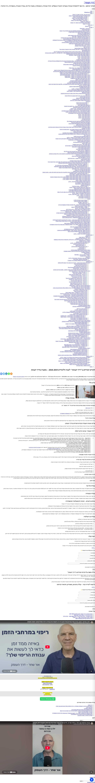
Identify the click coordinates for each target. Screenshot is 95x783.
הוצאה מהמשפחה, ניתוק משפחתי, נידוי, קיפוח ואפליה (79, 67)
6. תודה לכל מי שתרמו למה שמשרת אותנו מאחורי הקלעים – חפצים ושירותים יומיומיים (70, 269)
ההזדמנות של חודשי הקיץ (85, 66)
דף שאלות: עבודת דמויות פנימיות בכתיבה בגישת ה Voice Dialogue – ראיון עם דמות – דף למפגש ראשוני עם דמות (67, 52)
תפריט (93, 8)
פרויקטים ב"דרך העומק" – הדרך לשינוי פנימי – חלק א (79, 194)
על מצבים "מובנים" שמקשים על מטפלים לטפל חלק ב (79, 190)
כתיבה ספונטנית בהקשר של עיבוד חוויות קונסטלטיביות (79, 113)
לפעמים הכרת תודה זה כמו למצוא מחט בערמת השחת (79, 123)
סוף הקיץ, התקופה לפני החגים (84, 157)
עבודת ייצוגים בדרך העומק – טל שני (83, 180)
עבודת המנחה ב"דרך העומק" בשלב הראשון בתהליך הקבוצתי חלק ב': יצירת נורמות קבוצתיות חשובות (70, 177)
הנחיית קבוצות (87, 253)
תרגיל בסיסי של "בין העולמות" (84, 225)
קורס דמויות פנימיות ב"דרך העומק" (83, 325)
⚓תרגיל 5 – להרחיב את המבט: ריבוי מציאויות (78, 279)
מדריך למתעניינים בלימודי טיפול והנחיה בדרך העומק (79, 364)
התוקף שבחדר (82, 247)
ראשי (91, 11)
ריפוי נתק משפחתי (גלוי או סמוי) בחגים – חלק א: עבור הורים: (78, 209)
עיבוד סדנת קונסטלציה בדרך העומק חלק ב (79, 319)
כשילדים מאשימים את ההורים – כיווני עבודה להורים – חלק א (78, 112)
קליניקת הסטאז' (89, 356)
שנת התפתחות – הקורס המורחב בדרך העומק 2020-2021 (73, 347)
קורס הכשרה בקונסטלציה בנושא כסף (80, 354)
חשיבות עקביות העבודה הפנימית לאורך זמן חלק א (80, 100)
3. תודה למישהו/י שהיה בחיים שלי (80, 266)
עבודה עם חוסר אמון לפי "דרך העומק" (82, 170)
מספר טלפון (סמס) (91, 560)
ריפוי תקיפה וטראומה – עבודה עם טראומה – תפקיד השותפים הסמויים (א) (75, 210)
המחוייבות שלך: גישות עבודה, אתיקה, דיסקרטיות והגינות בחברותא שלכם (72, 163)
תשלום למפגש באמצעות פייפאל (81, 322)
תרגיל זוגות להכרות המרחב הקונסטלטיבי (82, 228)
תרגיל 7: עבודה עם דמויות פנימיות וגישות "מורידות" (77, 298)
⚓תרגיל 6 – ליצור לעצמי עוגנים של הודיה (79, 280)
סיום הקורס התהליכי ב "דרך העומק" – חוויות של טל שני (79, 158)
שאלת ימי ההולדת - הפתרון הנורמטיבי (84, 715)
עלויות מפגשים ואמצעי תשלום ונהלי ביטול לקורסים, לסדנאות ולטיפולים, (76, 321)
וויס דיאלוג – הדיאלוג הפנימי (84, 237)
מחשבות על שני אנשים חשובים (84, 141)
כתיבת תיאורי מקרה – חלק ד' (84, 117)
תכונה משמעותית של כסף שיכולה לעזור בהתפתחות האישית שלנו (77, 223)
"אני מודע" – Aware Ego (85, 28)
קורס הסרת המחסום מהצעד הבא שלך (82, 329)
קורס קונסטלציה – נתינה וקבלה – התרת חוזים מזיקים (76, 336)
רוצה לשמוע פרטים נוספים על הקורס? (87, 563)
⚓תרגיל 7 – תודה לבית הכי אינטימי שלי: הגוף (78, 281)
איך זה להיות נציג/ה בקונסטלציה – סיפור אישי (81, 36)
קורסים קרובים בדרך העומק (18, 376)
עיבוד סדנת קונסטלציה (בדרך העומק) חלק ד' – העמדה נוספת (73, 316)
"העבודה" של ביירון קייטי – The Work (82, 254)
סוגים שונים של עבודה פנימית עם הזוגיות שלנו (81, 156)
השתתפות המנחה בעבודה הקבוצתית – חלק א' (81, 88)
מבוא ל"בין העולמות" (86, 128)
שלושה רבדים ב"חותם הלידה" (84, 218)
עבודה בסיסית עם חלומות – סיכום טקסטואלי (78, 173)
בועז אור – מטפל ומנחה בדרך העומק (80, 16)
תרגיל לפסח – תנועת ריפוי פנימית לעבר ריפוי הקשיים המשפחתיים (77, 229)
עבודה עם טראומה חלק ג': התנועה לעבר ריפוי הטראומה (76, 211)
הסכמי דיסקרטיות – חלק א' (84, 85)
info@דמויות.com (47, 683)
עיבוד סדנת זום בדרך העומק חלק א (80, 313)
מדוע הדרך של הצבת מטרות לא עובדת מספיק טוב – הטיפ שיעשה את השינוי (75, 129)
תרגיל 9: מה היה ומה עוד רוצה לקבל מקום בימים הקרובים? (75, 300)
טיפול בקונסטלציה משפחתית (84, 305)
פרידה (88, 199)
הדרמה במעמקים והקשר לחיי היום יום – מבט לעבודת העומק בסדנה (76, 64)
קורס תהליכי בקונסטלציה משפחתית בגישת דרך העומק (79, 334)
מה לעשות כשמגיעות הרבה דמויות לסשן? (82, 136)
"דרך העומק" (89, 2)
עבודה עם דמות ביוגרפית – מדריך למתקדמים (81, 168)
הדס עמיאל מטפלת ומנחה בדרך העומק (79, 18)
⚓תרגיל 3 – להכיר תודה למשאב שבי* (79, 277)
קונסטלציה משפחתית (85, 252)
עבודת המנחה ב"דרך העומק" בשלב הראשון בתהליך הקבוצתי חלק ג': (76, 178)
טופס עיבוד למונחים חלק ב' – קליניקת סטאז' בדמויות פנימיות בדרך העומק (72, 360)
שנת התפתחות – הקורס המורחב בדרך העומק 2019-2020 (76, 345)
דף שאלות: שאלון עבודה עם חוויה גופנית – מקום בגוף (79, 55)
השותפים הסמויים (81, 248)
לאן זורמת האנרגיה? (86, 119)
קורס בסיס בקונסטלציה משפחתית (80, 352)
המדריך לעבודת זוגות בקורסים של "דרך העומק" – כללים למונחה (77, 76)
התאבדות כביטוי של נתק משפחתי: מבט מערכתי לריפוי (79, 90)
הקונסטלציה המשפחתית (65, 413)
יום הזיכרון (88, 101)
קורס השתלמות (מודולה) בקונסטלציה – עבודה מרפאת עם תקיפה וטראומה (72, 355)
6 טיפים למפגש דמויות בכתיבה (84, 33)
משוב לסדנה (87, 307)
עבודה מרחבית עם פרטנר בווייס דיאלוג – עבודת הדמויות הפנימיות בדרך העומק (74, 167)
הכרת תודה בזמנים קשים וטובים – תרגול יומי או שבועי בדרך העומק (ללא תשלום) (74, 262)
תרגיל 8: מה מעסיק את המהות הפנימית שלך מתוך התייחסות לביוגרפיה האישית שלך (70, 299)
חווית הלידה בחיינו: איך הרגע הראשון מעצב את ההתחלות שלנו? (77, 95)
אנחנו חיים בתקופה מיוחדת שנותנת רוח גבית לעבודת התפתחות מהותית (76, 42)
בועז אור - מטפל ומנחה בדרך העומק (85, 712)
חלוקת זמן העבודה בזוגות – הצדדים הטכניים (81, 99)
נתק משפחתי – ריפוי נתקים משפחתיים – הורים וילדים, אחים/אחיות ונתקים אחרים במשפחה (72, 239)
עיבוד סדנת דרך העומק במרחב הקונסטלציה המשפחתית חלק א (75, 312)
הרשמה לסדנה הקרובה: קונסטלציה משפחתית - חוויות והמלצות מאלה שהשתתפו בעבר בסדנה (74, 706)
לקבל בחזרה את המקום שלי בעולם (83, 124)
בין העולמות (87, 236)
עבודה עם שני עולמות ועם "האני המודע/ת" (81, 171)
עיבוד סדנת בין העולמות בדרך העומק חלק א (78, 311)
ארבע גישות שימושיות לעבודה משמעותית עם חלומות (79, 43)
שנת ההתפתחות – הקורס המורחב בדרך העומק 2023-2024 (75, 344)
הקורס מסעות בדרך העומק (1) (81, 343)
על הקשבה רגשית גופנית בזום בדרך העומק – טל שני (79, 187)
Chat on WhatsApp (46, 699)
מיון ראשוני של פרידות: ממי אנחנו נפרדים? (81, 142)
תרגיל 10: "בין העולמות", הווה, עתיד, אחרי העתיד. (77, 301)
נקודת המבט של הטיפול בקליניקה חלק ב (79, 246)
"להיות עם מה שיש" (86, 29)
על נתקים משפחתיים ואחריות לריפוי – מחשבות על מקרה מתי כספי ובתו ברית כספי (73, 192)
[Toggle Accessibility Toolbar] (92, 780)
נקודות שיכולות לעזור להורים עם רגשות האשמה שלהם (79, 35)
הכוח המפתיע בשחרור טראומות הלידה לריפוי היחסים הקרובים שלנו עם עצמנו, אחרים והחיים (71, 71)
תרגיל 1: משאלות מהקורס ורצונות (80, 291)
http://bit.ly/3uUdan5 (47, 694)
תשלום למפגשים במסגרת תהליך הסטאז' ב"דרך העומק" (76, 323)
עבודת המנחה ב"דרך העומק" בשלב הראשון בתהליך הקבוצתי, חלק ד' (76, 179)
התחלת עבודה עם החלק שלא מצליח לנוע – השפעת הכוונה (78, 91)
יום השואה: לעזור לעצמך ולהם (84, 105)
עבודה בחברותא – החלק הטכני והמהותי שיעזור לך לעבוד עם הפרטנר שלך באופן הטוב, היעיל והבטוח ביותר (69, 161)
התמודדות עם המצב (86, 92)
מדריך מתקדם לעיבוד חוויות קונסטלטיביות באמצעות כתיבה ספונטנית (76, 132)
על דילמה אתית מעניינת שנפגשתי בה (82, 182)
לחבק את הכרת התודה (85, 120)
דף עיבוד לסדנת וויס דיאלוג (82, 308)
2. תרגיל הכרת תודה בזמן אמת (81, 265)
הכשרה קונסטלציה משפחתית (84, 348)
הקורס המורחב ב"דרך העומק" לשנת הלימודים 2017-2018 (75, 340)
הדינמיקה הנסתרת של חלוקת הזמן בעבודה (81, 63)
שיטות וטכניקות (89, 235)
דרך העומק (90, 705)
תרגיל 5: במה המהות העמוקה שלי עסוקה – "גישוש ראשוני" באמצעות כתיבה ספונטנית (70, 296)
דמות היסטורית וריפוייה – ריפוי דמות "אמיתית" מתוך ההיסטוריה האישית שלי (75, 49)
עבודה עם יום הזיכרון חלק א (81, 102)
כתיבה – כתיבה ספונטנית (85, 255)
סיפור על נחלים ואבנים (85, 159)
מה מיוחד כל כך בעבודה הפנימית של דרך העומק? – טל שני (78, 137)
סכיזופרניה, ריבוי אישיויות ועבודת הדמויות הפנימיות (80, 160)
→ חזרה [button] (93, 547)
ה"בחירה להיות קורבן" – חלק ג (84, 58)
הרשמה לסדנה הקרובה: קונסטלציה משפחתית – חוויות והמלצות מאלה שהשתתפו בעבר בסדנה (71, 287)
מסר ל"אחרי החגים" (86, 143)
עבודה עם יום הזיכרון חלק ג (82, 103)
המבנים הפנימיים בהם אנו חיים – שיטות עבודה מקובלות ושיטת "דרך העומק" (75, 72)
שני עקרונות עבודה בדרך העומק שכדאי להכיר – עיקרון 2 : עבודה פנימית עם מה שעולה (73, 221)
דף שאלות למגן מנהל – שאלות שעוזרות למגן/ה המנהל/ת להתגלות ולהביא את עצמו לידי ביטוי (72, 51)
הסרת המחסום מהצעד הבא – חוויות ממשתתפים (77, 330)
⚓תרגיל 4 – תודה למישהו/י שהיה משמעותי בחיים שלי (76, 278)
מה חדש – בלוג (87, 135)
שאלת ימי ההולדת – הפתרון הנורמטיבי (79, 186)
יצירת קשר (90, 25)
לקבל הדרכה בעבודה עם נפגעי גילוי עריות (82, 125)
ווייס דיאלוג (88, 94)
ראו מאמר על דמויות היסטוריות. (53, 448)
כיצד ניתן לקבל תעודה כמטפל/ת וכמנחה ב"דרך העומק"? (79, 260)
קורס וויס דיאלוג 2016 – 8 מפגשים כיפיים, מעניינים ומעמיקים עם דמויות (73, 328)
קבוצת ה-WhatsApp (88, 12)
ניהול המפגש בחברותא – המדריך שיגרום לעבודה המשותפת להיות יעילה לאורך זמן (71, 165)
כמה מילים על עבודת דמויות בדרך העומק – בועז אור (79, 109)
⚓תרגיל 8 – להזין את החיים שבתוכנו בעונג (78, 283)
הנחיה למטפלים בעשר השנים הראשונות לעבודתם (80, 80)
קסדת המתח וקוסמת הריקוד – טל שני (82, 208)
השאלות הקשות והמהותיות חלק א (80, 200)
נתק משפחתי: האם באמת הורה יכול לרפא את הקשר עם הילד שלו (77, 151)
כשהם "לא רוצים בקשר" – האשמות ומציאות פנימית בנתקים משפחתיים (76, 110)
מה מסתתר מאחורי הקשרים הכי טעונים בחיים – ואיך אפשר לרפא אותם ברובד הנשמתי (73, 138)
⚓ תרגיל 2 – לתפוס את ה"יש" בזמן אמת (79, 275)
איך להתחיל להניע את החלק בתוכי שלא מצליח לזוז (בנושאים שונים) (76, 38)
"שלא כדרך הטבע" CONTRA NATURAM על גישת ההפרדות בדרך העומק (75, 30)
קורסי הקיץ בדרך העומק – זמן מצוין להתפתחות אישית (79, 337)
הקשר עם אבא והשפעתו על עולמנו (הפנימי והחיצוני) (79, 86)
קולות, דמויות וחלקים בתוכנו (84, 203)
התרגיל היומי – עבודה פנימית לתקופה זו (82, 289)
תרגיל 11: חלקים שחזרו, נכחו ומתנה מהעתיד (78, 302)
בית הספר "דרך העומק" (85, 21)
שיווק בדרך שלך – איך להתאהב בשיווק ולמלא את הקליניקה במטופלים (76, 216)
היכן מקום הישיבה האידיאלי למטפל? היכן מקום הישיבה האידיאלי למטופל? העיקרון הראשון (72, 70)
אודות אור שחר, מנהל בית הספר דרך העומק (81, 14)
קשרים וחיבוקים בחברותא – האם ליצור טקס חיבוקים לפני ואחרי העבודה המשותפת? (70, 166)
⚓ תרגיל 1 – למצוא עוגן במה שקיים (80, 273)
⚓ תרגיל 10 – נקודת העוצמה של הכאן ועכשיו (78, 274)
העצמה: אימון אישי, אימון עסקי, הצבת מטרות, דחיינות (79, 258)
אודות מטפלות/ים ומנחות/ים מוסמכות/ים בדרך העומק (79, 15)
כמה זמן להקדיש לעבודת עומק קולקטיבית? (81, 107)
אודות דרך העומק (86, 23)
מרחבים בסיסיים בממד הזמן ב (84, 148)
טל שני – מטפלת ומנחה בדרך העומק (80, 19)
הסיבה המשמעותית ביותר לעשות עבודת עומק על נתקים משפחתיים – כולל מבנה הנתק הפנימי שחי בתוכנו (69, 84)
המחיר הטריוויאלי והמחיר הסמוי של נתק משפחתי (80, 78)
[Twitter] (4, 374)
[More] (11, 374)
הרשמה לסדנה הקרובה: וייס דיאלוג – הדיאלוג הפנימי (79, 285)
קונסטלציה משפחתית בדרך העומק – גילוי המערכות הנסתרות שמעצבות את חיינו (74, 204)
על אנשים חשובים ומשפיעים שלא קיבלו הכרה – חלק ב (79, 181)
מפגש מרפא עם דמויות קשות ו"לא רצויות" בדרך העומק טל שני (77, 145)
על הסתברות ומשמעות (85, 185)
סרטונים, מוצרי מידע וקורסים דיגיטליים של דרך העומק (79, 320)
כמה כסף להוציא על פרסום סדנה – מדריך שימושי (80, 108)
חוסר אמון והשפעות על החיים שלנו (83, 98)
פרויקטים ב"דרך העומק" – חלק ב (83, 195)
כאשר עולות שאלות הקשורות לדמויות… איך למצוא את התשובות (77, 106)
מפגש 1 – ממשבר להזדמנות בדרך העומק (79, 207)
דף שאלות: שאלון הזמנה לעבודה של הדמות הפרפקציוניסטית (78, 54)
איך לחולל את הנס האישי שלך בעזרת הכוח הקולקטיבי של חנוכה (77, 41)
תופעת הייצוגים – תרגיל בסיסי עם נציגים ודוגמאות (80, 222)
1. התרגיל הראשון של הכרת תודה (80, 264)
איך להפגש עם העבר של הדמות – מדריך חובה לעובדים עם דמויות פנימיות (75, 37)
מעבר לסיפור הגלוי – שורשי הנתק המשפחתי (81, 144)
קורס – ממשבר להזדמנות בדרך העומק (82, 206)
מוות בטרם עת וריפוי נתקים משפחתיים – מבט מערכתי (79, 139)
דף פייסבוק (52, 689)
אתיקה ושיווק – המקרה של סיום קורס (82, 44)
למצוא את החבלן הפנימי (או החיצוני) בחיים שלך (80, 122)
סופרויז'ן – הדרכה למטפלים (84, 240)
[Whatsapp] (9, 374)
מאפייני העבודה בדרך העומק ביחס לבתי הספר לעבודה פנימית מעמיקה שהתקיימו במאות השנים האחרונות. (69, 127)
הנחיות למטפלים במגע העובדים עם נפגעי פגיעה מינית (79, 81)
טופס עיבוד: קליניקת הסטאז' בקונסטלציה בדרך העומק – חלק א (77, 362)
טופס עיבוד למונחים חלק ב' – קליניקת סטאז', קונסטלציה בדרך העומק (73, 363)
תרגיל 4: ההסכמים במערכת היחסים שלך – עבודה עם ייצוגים (75, 294)
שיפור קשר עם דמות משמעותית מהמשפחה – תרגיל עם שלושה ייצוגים (76, 217)
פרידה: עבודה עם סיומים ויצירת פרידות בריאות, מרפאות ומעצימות (77, 251)
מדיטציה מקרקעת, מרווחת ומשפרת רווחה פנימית (80, 130)
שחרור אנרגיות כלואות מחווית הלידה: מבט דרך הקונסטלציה (78, 215)
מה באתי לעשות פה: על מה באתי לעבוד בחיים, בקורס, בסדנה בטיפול (73, 73)
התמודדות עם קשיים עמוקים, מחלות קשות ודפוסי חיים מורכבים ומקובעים (75, 93)
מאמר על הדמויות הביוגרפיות (34, 447)
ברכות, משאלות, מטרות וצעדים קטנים (82, 48)
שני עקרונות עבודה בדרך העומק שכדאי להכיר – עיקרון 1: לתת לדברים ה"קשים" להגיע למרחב (71, 219)
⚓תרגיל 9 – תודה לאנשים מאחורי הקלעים (78, 284)
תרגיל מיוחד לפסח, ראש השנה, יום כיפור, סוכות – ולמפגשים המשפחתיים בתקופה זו (73, 230)
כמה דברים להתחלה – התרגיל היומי (80, 290)
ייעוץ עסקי (88, 257)
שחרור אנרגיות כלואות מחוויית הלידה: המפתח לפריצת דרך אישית (77, 214)
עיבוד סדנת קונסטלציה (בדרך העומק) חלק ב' (78, 314)
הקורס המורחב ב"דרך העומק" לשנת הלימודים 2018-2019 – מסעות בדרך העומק (71, 341)
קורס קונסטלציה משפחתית (84, 331)
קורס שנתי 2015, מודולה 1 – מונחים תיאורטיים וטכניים (79, 333)
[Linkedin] (6, 374)
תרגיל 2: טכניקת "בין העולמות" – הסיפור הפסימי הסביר (76, 292)
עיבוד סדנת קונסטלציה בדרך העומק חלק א (78, 318)
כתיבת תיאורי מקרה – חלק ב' (84, 115)
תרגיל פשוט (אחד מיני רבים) (84, 232)
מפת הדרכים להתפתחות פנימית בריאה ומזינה (81, 146)
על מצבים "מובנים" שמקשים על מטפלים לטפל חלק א (79, 189)
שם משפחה (92, 555)
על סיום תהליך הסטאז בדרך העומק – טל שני (81, 193)
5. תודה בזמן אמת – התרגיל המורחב (80, 268)
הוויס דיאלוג (88, 408)
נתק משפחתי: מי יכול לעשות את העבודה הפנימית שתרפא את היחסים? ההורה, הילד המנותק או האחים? (69, 153)
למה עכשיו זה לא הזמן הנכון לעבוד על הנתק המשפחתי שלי (78, 121)
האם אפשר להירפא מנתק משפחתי (83, 59)
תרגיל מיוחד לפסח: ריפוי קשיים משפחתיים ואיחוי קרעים (79, 231)
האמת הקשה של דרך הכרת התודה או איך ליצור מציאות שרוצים (77, 62)
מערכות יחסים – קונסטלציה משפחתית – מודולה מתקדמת (76, 350)
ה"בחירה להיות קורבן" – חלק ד (84, 57)
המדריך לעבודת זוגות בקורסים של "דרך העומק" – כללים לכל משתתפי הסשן (75, 74)
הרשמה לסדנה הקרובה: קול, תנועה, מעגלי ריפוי (80, 286)
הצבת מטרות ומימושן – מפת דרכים (80, 259)
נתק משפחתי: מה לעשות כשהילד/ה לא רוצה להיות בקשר (78, 152)
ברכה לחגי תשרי (86, 47)
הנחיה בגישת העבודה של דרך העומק (82, 79)
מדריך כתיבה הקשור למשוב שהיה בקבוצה (81, 131)
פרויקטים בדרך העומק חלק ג (84, 196)
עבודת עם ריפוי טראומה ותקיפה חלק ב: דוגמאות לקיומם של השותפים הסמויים (71, 212)
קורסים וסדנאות (89, 261)
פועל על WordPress (91, 782)
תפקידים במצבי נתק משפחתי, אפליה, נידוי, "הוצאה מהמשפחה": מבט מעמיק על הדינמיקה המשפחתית (70, 224)
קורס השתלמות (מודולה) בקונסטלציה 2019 (78, 349)
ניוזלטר (91, 366)
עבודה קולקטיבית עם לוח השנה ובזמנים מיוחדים (80, 250)
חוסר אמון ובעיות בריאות (85, 96)
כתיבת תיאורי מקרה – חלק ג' (84, 116)
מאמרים (90, 27)
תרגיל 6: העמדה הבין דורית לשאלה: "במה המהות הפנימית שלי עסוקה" (73, 297)
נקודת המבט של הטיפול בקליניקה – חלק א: (78, 243)
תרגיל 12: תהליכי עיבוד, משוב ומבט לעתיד (79, 304)
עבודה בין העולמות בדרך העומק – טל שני (82, 233)
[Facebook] (1, 374)
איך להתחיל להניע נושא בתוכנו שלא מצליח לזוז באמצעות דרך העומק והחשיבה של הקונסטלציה (71, 40)
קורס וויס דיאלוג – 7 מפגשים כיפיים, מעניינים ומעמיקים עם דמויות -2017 (73, 327)
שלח (93, 569)
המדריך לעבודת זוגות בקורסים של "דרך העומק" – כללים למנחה (77, 77)
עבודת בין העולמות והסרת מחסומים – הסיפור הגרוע (80, 174)
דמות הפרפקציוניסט (86, 50)
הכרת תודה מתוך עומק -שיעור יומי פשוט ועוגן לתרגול (79, 270)
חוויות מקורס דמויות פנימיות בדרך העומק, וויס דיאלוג (77, 326)
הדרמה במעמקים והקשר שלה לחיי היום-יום (81, 65)
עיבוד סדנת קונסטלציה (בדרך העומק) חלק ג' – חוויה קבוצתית (73, 315)
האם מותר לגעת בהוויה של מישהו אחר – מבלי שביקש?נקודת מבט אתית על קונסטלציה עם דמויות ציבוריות (69, 61)
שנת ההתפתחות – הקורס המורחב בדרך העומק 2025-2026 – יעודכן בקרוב (75, 338)
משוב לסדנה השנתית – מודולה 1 (81, 309)
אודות (91, 13)
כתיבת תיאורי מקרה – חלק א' (84, 114)
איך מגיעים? (87, 26)
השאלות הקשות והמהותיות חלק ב (80, 201)
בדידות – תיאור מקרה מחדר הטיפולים (82, 45)
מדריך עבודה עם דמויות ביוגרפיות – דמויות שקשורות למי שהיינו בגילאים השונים (74, 134)
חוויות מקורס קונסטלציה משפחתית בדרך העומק (77, 335)
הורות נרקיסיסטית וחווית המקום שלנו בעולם (81, 69)
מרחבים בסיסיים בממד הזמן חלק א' (83, 149)
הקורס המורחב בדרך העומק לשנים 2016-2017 (78, 342)
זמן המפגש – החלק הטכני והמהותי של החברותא (78, 164)
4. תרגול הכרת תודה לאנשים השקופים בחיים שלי (77, 267)
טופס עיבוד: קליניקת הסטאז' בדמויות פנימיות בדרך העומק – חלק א (77, 359)
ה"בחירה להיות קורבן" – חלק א (83, 56)
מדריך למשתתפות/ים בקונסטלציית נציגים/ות (81, 306)
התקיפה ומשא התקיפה (80, 245)
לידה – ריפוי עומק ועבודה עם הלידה (83, 238)
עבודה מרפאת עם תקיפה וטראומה (83, 241)
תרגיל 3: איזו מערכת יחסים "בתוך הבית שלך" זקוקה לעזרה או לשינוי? (73, 293)
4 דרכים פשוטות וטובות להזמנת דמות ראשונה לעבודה (79, 32)
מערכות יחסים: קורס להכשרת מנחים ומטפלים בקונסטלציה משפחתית (73, 351)
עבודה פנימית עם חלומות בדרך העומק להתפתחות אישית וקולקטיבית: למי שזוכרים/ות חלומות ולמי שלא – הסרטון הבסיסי (66, 172)
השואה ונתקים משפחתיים (85, 87)
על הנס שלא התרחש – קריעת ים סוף (82, 183)
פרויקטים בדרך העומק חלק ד (84, 197)
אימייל (92, 558)
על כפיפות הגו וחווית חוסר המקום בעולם (82, 188)
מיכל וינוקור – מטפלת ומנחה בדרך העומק (79, 20)
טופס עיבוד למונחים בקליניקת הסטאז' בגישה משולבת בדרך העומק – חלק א (75, 357)
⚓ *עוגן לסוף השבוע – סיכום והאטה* (79, 272)
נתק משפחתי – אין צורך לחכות (84, 150)
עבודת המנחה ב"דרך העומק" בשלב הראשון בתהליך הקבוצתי (78, 175)
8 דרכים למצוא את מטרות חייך (84, 34)
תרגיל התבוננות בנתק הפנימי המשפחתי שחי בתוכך (80, 226)
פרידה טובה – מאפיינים (82, 202)
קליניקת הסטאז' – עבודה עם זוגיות (83, 365)
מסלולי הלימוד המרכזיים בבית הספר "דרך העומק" (80, 22)
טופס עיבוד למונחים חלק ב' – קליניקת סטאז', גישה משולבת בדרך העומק (73, 358)
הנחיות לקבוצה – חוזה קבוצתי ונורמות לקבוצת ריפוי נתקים (78, 83)
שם (93, 553)
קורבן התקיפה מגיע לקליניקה (79, 244)
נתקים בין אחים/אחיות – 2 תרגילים (83, 154)
